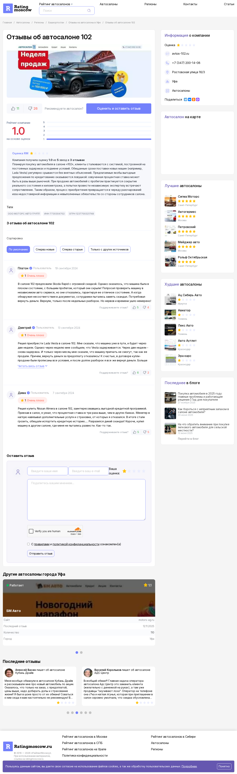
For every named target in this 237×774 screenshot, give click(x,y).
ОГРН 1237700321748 (81, 213)
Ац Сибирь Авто (190, 295)
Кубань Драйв (24, 672)
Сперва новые (45, 249)
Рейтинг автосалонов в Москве (84, 736)
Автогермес (187, 211)
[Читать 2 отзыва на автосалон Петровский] (170, 231)
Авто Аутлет (187, 340)
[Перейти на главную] (27, 743)
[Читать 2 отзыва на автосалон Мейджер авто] (170, 246)
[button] (15, 109)
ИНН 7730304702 (54, 213)
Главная (7, 22)
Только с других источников (109, 249)
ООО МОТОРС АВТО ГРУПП (24, 213)
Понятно (224, 766)
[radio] (124, 471)
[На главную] (17, 5)
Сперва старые (72, 249)
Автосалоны (109, 4)
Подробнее (189, 766)
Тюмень (182, 319)
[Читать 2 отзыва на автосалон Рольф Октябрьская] (170, 261)
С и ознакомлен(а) (76, 544)
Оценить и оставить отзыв (119, 108)
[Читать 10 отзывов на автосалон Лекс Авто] (170, 329)
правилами (41, 544)
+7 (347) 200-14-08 (186, 63)
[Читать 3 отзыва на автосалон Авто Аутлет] (170, 345)
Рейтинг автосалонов (54, 4)
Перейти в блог (188, 438)
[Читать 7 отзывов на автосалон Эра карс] (170, 360)
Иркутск (182, 303)
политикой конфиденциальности (76, 544)
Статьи (229, 4)
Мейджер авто (189, 242)
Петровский (187, 226)
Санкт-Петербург (188, 205)
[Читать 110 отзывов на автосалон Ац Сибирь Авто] (170, 299)
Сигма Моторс (188, 196)
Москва (182, 220)
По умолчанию (18, 249)
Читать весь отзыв (31, 366)
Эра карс (184, 355)
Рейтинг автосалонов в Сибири (173, 736)
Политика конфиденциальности (85, 755)
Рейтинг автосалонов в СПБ (82, 743)
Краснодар (184, 349)
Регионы (150, 4)
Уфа (174, 81)
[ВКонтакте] (189, 99)
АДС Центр (101, 672)
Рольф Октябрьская (192, 257)
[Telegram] (185, 99)
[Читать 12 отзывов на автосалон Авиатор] (170, 314)
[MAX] (197, 99)
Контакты (190, 4)
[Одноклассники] (193, 99)
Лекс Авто (185, 325)
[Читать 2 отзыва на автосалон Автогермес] (170, 216)
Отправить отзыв (40, 553)
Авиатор (184, 310)
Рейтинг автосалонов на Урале (84, 749)
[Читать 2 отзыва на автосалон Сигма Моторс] (170, 201)
